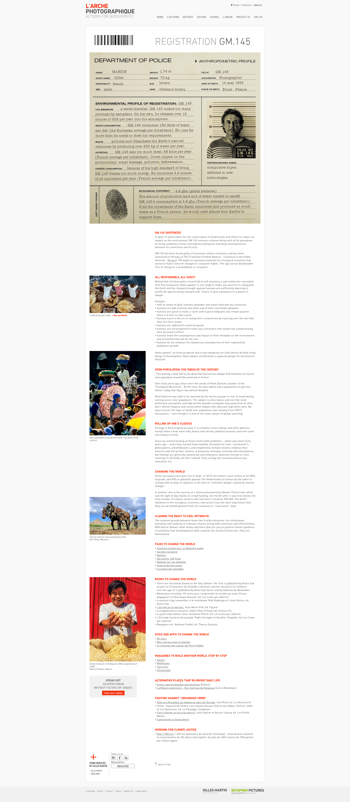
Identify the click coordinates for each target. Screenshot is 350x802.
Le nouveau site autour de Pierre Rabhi (180, 645)
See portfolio (120, 315)
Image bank (95, 773)
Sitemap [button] (91, 791)
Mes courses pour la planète (173, 642)
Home (160, 16)
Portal (236, 5)
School (214, 16)
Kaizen (161, 659)
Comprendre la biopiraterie (173, 719)
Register (123, 766)
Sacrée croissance (167, 551)
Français (246, 5)
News (118, 791)
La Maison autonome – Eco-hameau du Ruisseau (186, 687)
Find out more (113, 693)
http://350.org (165, 733)
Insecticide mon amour (169, 565)
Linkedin (126, 758)
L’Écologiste (164, 670)
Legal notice (141, 791)
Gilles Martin (96, 770)
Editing (201, 16)
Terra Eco (162, 666)
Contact (109, 791)
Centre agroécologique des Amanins (178, 684)
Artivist (188, 16)
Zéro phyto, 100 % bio (169, 558)
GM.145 (258, 16)
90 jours (161, 638)
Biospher (247, 791)
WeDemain (163, 663)
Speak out (128, 791)
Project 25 (243, 16)
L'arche (228, 16)
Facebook (119, 758)
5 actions (173, 16)
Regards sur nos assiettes (171, 561)
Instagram (113, 758)
